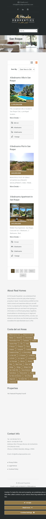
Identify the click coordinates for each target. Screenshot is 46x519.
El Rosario (20, 346)
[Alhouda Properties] (23, 19)
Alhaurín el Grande (28, 334)
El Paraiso (12, 346)
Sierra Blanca (28, 376)
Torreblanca (33, 379)
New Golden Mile (13, 370)
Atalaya (11, 337)
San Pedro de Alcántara (15, 376)
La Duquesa (22, 355)
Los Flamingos (13, 361)
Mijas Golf (28, 364)
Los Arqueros (31, 358)
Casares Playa (13, 343)
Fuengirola (20, 349)
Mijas (10, 364)
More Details (14, 118)
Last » (23, 275)
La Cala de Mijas (26, 352)
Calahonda (26, 340)
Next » (32, 271)
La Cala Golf (12, 355)
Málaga (11, 367)
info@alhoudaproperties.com (23, 4)
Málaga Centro (28, 367)
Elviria (28, 346)
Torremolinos (12, 382)
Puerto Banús (12, 373)
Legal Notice (13, 466)
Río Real (32, 373)
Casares (34, 340)
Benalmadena (29, 337)
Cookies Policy (13, 469)
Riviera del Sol (23, 373)
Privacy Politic (13, 462)
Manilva (22, 361)
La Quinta (12, 358)
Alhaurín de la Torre (14, 334)
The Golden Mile (22, 379)
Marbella (30, 361)
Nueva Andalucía (26, 370)
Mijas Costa (19, 364)
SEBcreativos (31, 486)
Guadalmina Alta (30, 349)
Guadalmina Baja (14, 352)
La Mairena (32, 355)
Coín (21, 343)
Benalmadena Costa (14, 340)
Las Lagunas (21, 358)
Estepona (11, 349)
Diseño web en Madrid (17, 486)
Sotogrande (12, 379)
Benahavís (19, 337)
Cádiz (27, 343)
